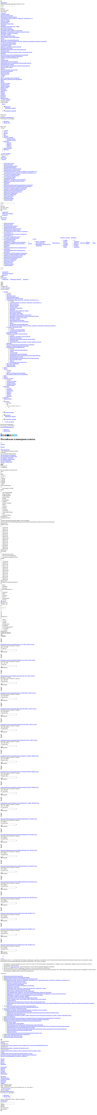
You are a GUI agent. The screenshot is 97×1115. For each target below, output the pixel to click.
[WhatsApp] (12, 435)
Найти (2, 1105)
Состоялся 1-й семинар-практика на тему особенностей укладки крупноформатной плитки (24, 1045)
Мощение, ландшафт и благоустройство (20, 336)
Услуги (8, 371)
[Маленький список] (1, 464)
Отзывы (9, 145)
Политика (3, 1082)
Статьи (2, 1052)
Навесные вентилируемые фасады (18, 350)
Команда (9, 144)
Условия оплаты (11, 138)
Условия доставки (11, 140)
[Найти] (2, 7)
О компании (4, 1067)
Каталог (9, 294)
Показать (3, 636)
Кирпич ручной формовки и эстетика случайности (14, 1056)
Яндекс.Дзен (7, 122)
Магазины (3, 1076)
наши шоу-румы (15, 966)
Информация (4, 1073)
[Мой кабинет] (1, 270)
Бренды (3, 1063)
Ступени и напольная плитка (17, 329)
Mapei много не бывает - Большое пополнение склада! (15, 1048)
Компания (9, 389)
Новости (9, 142)
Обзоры (3, 1083)
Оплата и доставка (11, 381)
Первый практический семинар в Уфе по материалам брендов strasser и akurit (21, 1050)
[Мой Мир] (6, 435)
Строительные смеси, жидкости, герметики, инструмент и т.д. (26, 302)
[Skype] (14, 435)
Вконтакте (6, 121)
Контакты (9, 146)
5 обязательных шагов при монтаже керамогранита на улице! (16, 1053)
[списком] (2, 463)
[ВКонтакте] (1, 435)
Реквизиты (3, 1080)
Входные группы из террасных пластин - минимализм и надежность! (19, 1054)
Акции (2, 1060)
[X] (8, 435)
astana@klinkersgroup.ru (8, 117)
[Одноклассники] (4, 435)
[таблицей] (3, 463)
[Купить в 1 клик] (1, 640)
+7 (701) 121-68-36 (5, 99)
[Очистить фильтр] (2, 634)
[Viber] (10, 435)
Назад (9, 293)
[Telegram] (16, 435)
